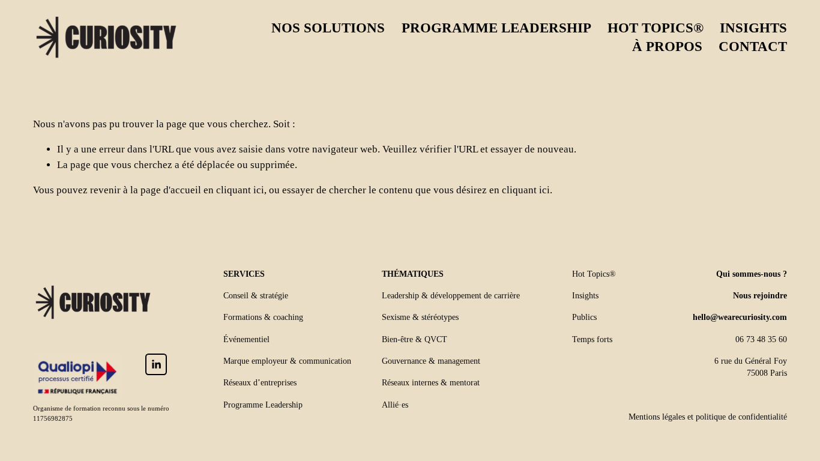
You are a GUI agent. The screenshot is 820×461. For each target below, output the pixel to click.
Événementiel (246, 339)
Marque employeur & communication (287, 361)
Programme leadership (496, 27)
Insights (753, 27)
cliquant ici (240, 190)
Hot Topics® (655, 27)
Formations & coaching (263, 317)
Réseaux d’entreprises (260, 382)
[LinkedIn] (156, 364)
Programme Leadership (263, 404)
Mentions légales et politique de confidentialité (708, 416)
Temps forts (592, 339)
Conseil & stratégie (255, 295)
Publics (584, 317)
